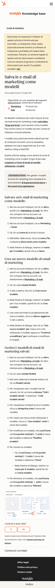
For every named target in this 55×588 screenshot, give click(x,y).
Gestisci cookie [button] (24, 572)
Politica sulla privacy (27, 567)
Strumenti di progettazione (21, 186)
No (24, 529)
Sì (11, 529)
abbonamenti (14, 103)
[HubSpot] (4, 4)
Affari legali (23, 562)
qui (18, 69)
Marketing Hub (16, 108)
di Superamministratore (33, 182)
